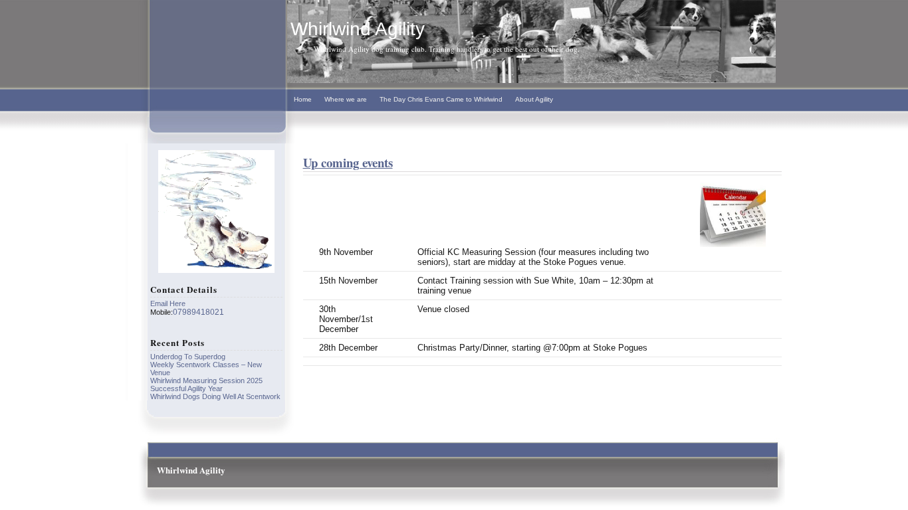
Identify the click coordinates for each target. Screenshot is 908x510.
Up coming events (348, 162)
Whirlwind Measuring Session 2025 (206, 380)
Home (303, 99)
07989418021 (198, 312)
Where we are (345, 99)
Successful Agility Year (186, 388)
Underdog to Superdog (187, 357)
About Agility (534, 99)
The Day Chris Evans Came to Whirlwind (441, 99)
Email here (167, 303)
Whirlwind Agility (357, 29)
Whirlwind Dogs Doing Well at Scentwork (215, 396)
